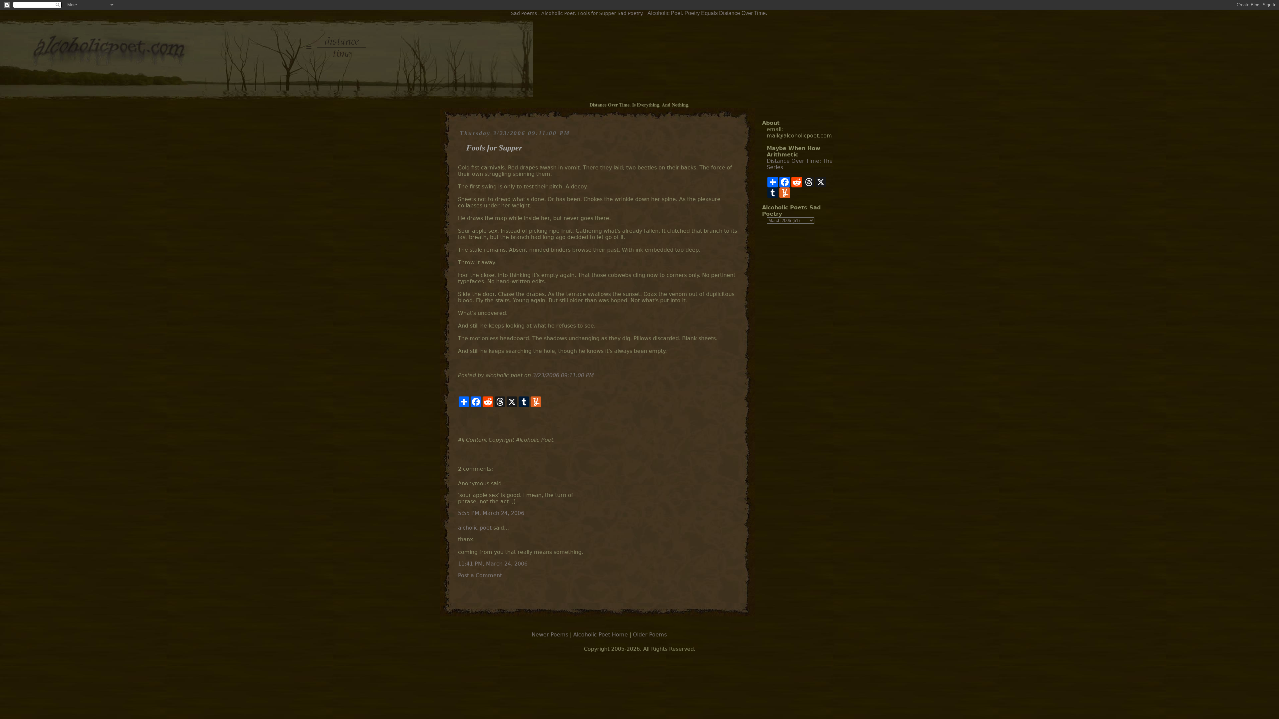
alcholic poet (475, 528)
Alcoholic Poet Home (600, 634)
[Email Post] (459, 422)
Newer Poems (550, 634)
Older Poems (650, 634)
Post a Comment (480, 575)
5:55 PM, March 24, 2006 (491, 513)
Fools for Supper (494, 147)
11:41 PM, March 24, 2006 (493, 564)
